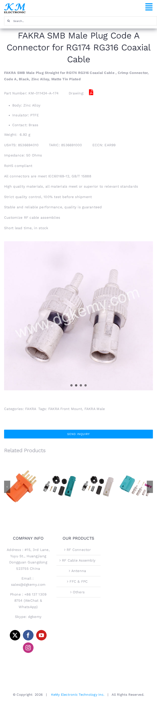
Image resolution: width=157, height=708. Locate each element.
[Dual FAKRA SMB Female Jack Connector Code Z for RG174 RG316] (136, 486)
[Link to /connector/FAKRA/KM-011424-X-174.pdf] (91, 92)
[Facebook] (28, 635)
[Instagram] (28, 647)
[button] (7, 487)
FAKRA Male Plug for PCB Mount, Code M (21, 480)
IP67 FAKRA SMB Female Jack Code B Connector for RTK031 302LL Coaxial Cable (98, 476)
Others (79, 592)
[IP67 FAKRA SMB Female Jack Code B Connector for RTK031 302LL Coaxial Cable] (98, 486)
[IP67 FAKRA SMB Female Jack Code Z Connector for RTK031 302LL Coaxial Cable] (59, 486)
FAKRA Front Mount (65, 409)
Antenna (78, 571)
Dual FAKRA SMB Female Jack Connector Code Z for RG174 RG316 (136, 478)
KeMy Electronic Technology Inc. (77, 695)
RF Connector (79, 550)
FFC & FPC (79, 581)
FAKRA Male (94, 409)
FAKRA (30, 409)
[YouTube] (41, 635)
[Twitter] (15, 635)
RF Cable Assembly (78, 560)
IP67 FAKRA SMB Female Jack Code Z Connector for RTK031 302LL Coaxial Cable (59, 476)
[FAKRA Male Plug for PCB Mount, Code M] (21, 486)
